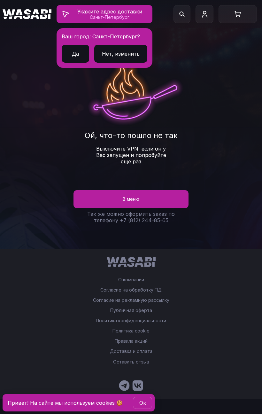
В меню (131, 199)
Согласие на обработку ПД (131, 290)
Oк (142, 403)
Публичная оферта (131, 310)
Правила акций (131, 341)
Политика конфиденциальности (131, 320)
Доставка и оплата (131, 351)
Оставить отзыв (131, 361)
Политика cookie (131, 330)
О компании (131, 279)
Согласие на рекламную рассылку (131, 300)
